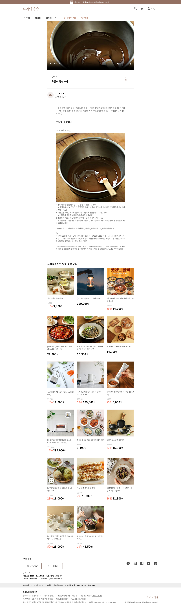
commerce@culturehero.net (105, 602)
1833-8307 (34, 566)
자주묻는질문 (58, 585)
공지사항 (48, 585)
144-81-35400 (97, 595)
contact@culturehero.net (85, 585)
